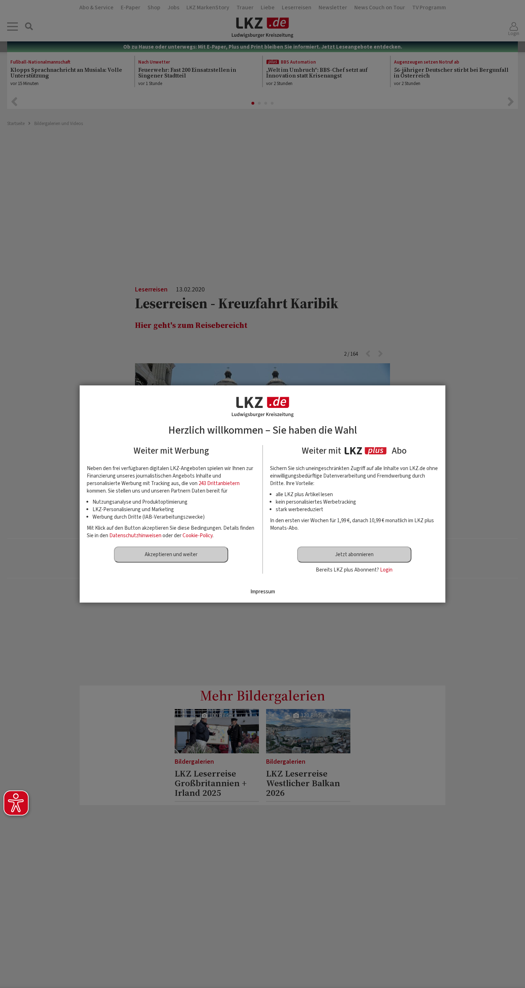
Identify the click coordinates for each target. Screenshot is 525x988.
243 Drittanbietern (219, 483)
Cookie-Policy (197, 535)
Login (386, 570)
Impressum (262, 591)
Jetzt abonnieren (354, 554)
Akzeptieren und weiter (171, 554)
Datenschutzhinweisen (135, 535)
